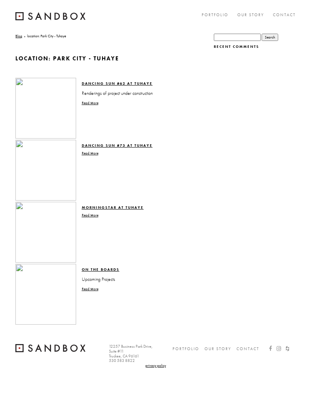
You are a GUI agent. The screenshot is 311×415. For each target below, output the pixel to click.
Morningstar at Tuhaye (113, 207)
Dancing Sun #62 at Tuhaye (117, 83)
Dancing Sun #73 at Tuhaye (117, 145)
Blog (18, 36)
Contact (284, 14)
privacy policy (155, 365)
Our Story (250, 14)
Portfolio (215, 14)
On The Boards (100, 269)
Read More (90, 103)
